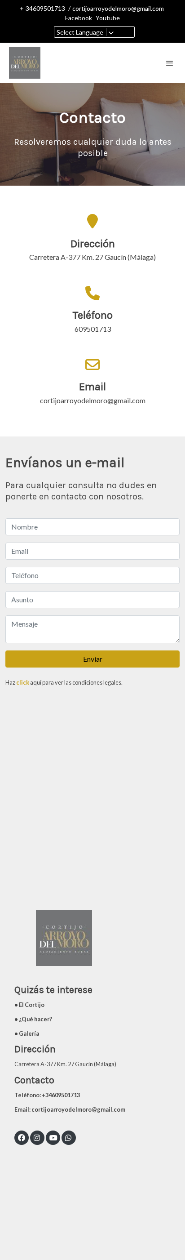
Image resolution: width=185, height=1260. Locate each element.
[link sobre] (92, 943)
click (22, 682)
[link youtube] (53, 1137)
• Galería (26, 1033)
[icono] (92, 292)
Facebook (78, 18)
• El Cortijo (29, 1004)
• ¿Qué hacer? (33, 1019)
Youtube (108, 18)
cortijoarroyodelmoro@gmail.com (118, 8)
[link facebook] (21, 1137)
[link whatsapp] (68, 1137)
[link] (24, 63)
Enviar (92, 658)
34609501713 (45, 8)
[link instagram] (37, 1137)
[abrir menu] (170, 63)
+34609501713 (61, 1095)
